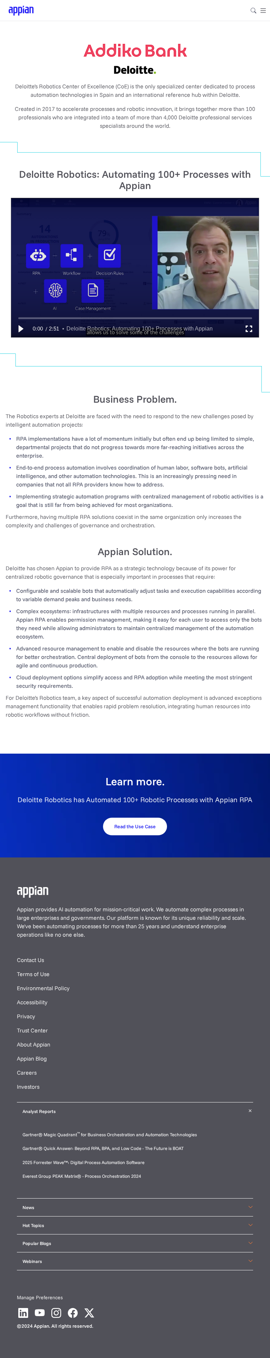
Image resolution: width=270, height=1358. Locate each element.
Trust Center (32, 1030)
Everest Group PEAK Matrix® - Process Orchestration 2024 (81, 1176)
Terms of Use (33, 973)
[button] (20, 329)
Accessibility (32, 1002)
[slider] (135, 318)
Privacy (26, 1016)
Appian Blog (32, 1058)
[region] (135, 268)
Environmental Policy (43, 988)
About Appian (33, 1044)
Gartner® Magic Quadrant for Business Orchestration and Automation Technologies (109, 1134)
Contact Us (30, 959)
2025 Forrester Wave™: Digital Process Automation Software (83, 1162)
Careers (27, 1072)
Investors (28, 1086)
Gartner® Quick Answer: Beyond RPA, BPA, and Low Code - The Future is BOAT (103, 1148)
